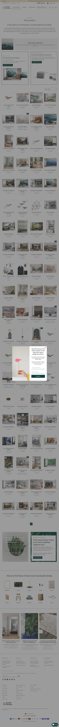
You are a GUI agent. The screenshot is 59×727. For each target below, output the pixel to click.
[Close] (45, 347)
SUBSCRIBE (38, 376)
